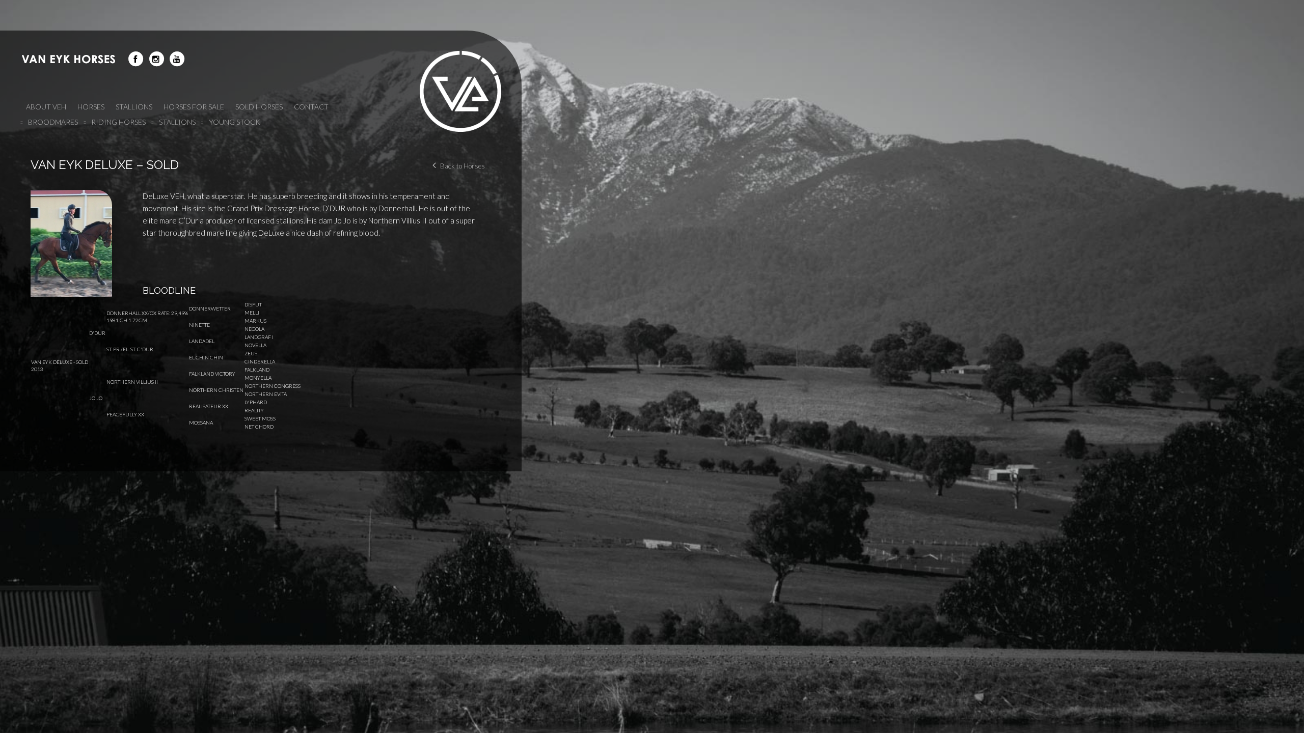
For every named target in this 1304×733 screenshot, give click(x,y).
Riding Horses (118, 122)
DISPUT (253, 304)
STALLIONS (134, 106)
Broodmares (53, 122)
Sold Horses (259, 106)
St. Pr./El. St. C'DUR (129, 349)
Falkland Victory (212, 374)
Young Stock (234, 122)
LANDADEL (201, 341)
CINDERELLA (259, 361)
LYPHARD (255, 402)
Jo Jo (95, 398)
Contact (311, 106)
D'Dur (97, 333)
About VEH (46, 106)
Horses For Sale (194, 106)
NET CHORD (259, 427)
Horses (90, 106)
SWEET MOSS (260, 418)
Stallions (177, 122)
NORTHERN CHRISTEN (216, 390)
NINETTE (199, 325)
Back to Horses (462, 166)
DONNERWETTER (210, 308)
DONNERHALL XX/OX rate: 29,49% (147, 313)
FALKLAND (256, 369)
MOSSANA (201, 422)
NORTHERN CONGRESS (272, 386)
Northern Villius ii (132, 382)
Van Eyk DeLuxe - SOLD (59, 362)
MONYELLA (257, 378)
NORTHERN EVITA (265, 394)
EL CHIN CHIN (206, 357)
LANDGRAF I (259, 337)
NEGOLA (254, 329)
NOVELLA (255, 345)
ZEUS (250, 353)
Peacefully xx (125, 414)
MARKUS (255, 321)
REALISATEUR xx (208, 406)
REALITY (254, 410)
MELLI (251, 312)
